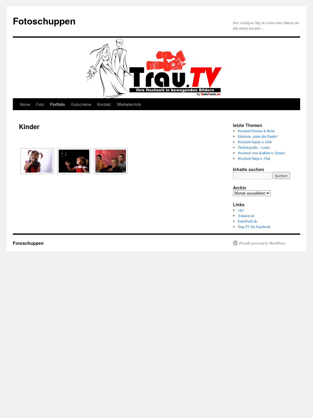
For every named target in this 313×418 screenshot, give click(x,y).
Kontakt (104, 104)
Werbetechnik (129, 104)
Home (25, 104)
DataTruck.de (247, 220)
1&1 (241, 209)
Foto (40, 104)
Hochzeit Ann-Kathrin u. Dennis (261, 152)
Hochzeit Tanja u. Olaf (254, 158)
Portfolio (57, 104)
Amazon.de (246, 215)
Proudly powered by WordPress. (262, 243)
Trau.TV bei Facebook (254, 226)
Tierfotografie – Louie (254, 147)
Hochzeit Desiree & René (256, 130)
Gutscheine (81, 104)
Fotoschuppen (44, 20)
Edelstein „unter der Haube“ (258, 136)
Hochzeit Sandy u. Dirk (255, 141)
